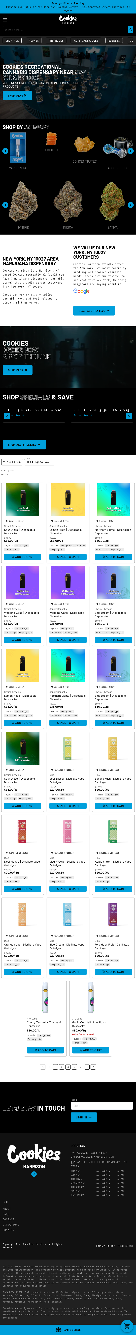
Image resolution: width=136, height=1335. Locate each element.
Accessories (84, 168)
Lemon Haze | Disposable (65, 529)
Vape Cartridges (85, 40)
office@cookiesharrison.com (92, 1156)
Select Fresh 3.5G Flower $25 (33, 409)
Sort (29, 458)
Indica (68, 227)
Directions (11, 1224)
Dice (51, 774)
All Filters (14, 461)
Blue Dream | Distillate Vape (66, 944)
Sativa (112, 227)
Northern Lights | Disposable (113, 529)
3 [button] (62, 1066)
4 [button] (68, 1066)
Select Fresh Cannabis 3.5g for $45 (99, 411)
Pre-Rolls (56, 40)
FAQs (6, 1214)
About (7, 1208)
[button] (5, 19)
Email (75, 1100)
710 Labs (32, 1018)
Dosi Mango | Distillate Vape (22, 861)
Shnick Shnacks (12, 526)
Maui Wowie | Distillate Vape (67, 861)
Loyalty (8, 1230)
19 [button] (87, 1066)
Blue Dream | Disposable (110, 612)
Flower (34, 40)
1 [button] (49, 1066)
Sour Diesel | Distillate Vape (66, 778)
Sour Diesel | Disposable (19, 529)
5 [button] (74, 1066)
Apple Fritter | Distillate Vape (113, 861)
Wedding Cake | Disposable (21, 612)
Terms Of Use (125, 1245)
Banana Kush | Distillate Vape (113, 778)
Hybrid (23, 227)
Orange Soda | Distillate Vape (22, 944)
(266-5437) (99, 1152)
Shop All (12, 40)
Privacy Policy (105, 1245)
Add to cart (24, 557)
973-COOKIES (80, 1152)
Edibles (114, 40)
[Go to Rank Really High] (68, 1329)
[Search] (130, 29)
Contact (8, 1219)
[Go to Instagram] (34, 1174)
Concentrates (51, 161)
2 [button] (55, 1066)
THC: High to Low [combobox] (38, 462)
